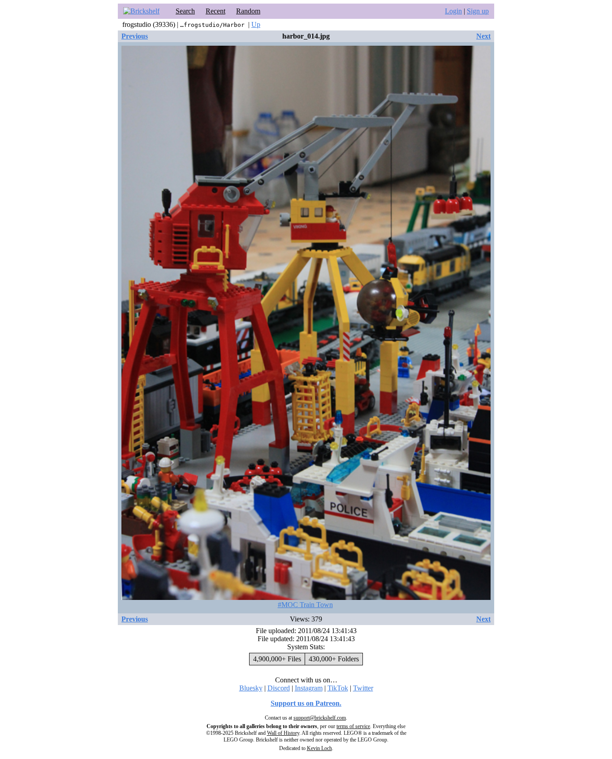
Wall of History (283, 733)
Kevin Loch (319, 748)
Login (453, 11)
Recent (215, 11)
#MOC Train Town (305, 604)
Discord (278, 688)
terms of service (353, 726)
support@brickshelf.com (319, 718)
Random (248, 11)
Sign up (478, 11)
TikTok (338, 688)
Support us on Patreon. (306, 703)
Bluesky (251, 688)
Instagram (309, 688)
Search (185, 11)
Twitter (363, 688)
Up (255, 24)
